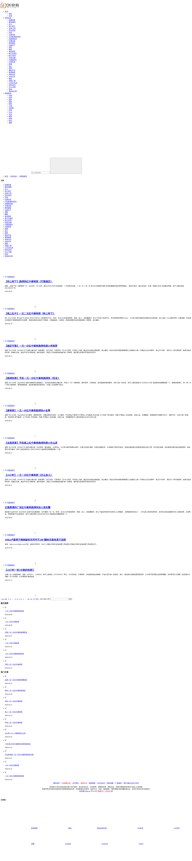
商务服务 (12, 43)
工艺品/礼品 (13, 83)
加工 (10, 66)
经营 (10, 97)
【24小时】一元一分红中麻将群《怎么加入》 (29, 475)
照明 (10, 68)
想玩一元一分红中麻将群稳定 (15, 690)
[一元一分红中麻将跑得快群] (5, 607)
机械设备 (12, 20)
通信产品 (12, 70)
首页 (6, 11)
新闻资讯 (8, 93)
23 (31, 599)
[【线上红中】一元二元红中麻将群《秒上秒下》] (5, 309)
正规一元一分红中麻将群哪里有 (16, 632)
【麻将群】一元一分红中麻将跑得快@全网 (27, 410)
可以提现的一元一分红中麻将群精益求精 (19, 754)
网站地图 (110, 783)
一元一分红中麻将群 (12, 621)
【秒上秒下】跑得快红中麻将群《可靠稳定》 (29, 281)
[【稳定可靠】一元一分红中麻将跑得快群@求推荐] (5, 341)
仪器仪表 (12, 34)
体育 (10, 118)
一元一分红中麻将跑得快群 (14, 611)
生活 (10, 114)
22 (28, 599)
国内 (10, 99)
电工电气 (12, 26)
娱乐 (10, 120)
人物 (10, 106)
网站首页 (56, 783)
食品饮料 (12, 51)
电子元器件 (13, 53)
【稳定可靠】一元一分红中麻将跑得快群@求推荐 (31, 345)
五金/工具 (12, 28)
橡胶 (10, 49)
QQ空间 (177, 828)
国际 (10, 101)
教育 (10, 116)
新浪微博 (34, 828)
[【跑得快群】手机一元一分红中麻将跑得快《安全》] (5, 373)
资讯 (10, 13)
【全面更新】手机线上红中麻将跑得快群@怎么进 (31, 442)
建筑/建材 (12, 22)
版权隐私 (92, 783)
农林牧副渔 (13, 39)
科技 (10, 110)
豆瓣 (32, 844)
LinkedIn (68, 844)
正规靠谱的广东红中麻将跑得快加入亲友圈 (27, 507)
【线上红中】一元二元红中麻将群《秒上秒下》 (30, 313)
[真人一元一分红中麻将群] (5, 708)
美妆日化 (12, 74)
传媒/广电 (12, 81)
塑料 (10, 47)
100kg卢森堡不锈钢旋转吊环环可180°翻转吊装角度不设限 (35, 539)
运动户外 (12, 76)
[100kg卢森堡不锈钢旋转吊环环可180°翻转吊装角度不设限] (5, 535)
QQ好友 (140, 828)
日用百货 (12, 62)
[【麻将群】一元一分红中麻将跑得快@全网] (5, 406)
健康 (10, 122)
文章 (10, 16)
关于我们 (75, 783)
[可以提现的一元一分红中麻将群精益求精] (5, 751)
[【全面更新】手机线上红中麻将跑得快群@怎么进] (5, 438)
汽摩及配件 (13, 60)
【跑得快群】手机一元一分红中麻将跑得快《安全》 (32, 378)
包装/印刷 (12, 57)
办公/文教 (12, 87)
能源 (10, 64)
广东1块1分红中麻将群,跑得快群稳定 (18, 744)
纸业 (10, 89)
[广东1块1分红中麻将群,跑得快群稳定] (5, 740)
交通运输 (12, 41)
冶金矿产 (12, 45)
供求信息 (8, 18)
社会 (10, 112)
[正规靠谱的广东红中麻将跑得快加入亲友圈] (5, 502)
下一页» (36, 599)
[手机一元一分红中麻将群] (5, 661)
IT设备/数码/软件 (15, 37)
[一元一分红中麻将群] (5, 618)
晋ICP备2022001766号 (131, 783)
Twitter (140, 844)
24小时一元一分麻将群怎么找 (15, 733)
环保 (10, 32)
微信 (87, 828)
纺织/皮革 (12, 85)
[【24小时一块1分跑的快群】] (5, 565)
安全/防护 (12, 30)
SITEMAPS (101, 783)
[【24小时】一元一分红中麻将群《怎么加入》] (5, 470)
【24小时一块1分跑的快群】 (20, 570)
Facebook (104, 844)
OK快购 (82, 791)
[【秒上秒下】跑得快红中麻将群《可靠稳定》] (5, 277)
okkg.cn (87, 791)
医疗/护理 (12, 55)
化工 (10, 24)
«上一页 (4, 599)
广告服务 (118, 783)
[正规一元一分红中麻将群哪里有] (5, 629)
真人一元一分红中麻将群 (13, 712)
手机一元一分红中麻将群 (13, 664)
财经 (10, 104)
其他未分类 (13, 91)
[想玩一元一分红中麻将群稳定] (5, 687)
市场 (10, 95)
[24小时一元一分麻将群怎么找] (5, 730)
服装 (10, 78)
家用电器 (12, 72)
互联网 (11, 108)
